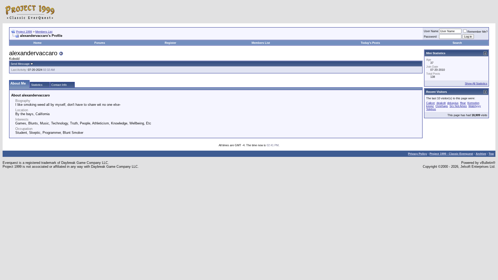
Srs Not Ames (458, 106)
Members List (43, 31)
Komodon (473, 102)
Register (170, 42)
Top (491, 153)
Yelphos (431, 109)
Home (37, 42)
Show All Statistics (476, 83)
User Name (431, 31)
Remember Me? (477, 31)
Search (457, 42)
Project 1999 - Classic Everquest (451, 153)
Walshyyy (474, 106)
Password (430, 36)
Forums (99, 42)
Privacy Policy (417, 153)
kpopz (430, 106)
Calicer (430, 102)
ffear (463, 102)
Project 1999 (24, 31)
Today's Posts (370, 42)
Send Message (20, 63)
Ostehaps (441, 106)
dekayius (453, 102)
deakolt (441, 102)
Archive (481, 153)
